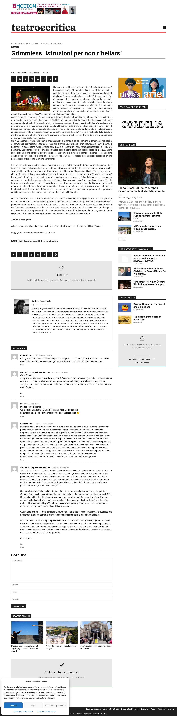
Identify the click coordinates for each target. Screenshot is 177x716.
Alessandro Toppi (124, 198)
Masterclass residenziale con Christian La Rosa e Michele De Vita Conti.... (149, 271)
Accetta (13, 705)
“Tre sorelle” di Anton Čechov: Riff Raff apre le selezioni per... (149, 283)
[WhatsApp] (31, 79)
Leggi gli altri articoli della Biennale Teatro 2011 (33, 232)
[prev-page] (120, 239)
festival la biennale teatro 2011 (30, 241)
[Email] (43, 79)
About (153, 709)
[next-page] (124, 239)
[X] (19, 79)
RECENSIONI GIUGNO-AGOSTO (133, 107)
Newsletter (144, 709)
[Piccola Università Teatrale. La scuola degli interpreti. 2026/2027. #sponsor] (124, 258)
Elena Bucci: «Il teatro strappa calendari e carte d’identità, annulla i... (141, 191)
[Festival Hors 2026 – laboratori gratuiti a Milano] (124, 307)
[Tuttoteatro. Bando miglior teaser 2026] (124, 319)
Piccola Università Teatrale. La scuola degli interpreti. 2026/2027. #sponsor (149, 258)
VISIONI (20, 43)
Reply (22, 364)
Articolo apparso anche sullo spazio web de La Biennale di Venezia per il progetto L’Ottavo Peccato (56, 226)
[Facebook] (13, 79)
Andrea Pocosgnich (20, 72)
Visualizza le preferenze (55, 705)
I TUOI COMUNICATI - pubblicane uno (136, 248)
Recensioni (28, 43)
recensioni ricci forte (50, 241)
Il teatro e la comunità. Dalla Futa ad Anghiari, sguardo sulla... (147, 216)
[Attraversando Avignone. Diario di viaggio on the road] (96, 632)
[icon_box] (61, 275)
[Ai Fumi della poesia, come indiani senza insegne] (62, 632)
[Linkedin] (37, 79)
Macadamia (22, 140)
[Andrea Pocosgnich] (21, 318)
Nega (33, 705)
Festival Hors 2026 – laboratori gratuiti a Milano (149, 305)
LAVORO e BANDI (127, 297)
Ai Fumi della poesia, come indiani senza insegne (147, 227)
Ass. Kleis (171, 709)
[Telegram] (55, 79)
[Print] (49, 79)
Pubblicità (161, 709)
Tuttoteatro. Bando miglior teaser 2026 (147, 318)
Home (13, 43)
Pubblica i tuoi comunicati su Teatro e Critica (102, 709)
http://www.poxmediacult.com (41, 305)
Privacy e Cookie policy (23, 711)
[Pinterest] (25, 79)
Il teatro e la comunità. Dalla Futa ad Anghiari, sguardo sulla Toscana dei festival (24, 648)
